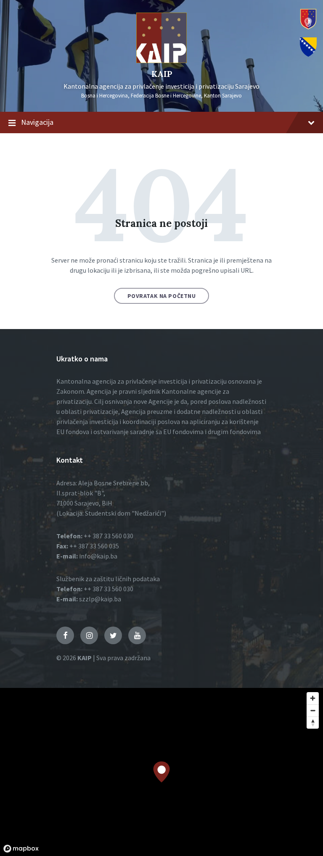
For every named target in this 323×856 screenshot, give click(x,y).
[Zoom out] (313, 710)
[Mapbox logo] (21, 848)
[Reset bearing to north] (313, 722)
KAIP (161, 73)
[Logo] (161, 60)
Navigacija (37, 122)
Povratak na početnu (161, 296)
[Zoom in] (313, 698)
